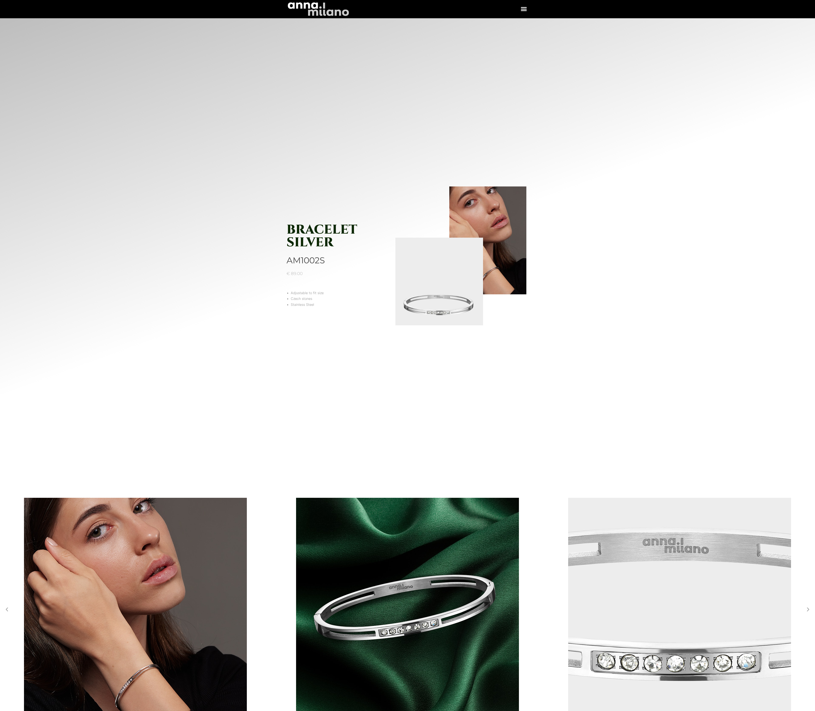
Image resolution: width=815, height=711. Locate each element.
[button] (523, 9)
